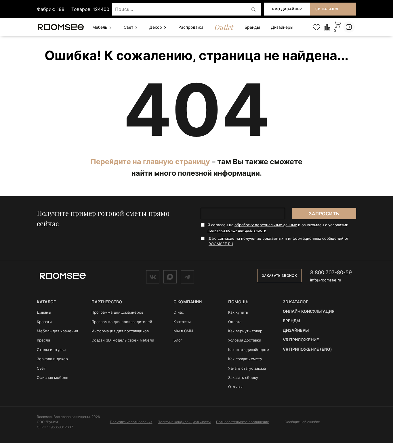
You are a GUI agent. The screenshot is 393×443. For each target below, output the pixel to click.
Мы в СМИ (183, 331)
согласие (226, 238)
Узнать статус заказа (247, 368)
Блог (177, 340)
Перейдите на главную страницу (150, 161)
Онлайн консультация (309, 311)
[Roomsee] (63, 275)
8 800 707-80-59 (331, 272)
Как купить (238, 312)
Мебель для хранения (57, 331)
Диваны (44, 312)
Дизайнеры (282, 27)
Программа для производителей (121, 321)
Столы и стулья (51, 349)
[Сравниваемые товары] (327, 27)
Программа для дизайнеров (117, 312)
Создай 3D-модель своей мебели (122, 340)
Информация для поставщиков (120, 331)
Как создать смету (245, 358)
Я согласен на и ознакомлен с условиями (277, 228)
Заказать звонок (279, 275)
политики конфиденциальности (236, 230)
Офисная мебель (52, 377)
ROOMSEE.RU (221, 243)
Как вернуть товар (245, 331)
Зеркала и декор (52, 358)
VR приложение (301, 339)
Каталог (46, 301)
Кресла (43, 340)
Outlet (224, 27)
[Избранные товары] (316, 27)
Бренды (252, 27)
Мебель (100, 27)
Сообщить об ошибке (302, 422)
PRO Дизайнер (287, 9)
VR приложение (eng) (307, 349)
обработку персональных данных (265, 225)
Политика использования (131, 422)
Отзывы (235, 386)
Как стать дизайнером (248, 349)
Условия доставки (244, 340)
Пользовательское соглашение (242, 422)
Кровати (44, 321)
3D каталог (327, 9)
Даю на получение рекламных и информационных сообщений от (279, 241)
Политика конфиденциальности (184, 422)
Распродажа (190, 27)
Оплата (234, 321)
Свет (129, 27)
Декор (156, 27)
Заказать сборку (243, 377)
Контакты (182, 321)
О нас (178, 312)
